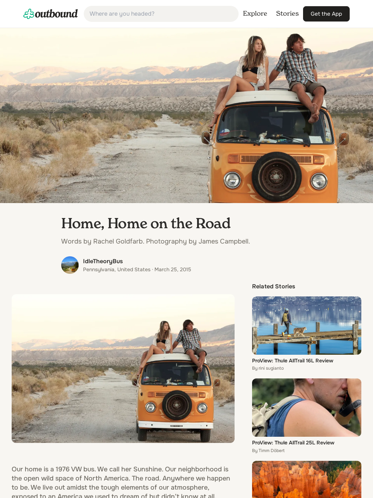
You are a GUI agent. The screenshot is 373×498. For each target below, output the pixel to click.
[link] (50, 14)
